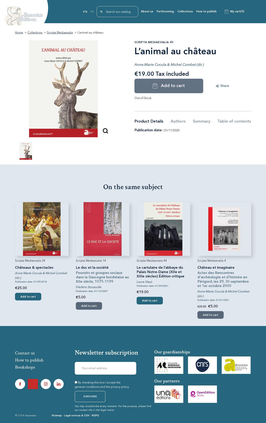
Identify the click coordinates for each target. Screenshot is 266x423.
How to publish (206, 11)
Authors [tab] (178, 121)
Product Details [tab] (148, 121)
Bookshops (25, 367)
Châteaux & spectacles (34, 268)
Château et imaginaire (216, 268)
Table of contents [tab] (234, 121)
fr (92, 12)
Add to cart (28, 297)
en (85, 12)
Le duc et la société (92, 268)
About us (147, 11)
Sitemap (57, 415)
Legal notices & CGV (76, 415)
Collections (185, 11)
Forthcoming (165, 11)
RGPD (95, 415)
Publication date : (149, 130)
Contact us (25, 353)
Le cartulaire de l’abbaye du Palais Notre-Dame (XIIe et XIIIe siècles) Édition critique (160, 272)
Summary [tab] (201, 121)
